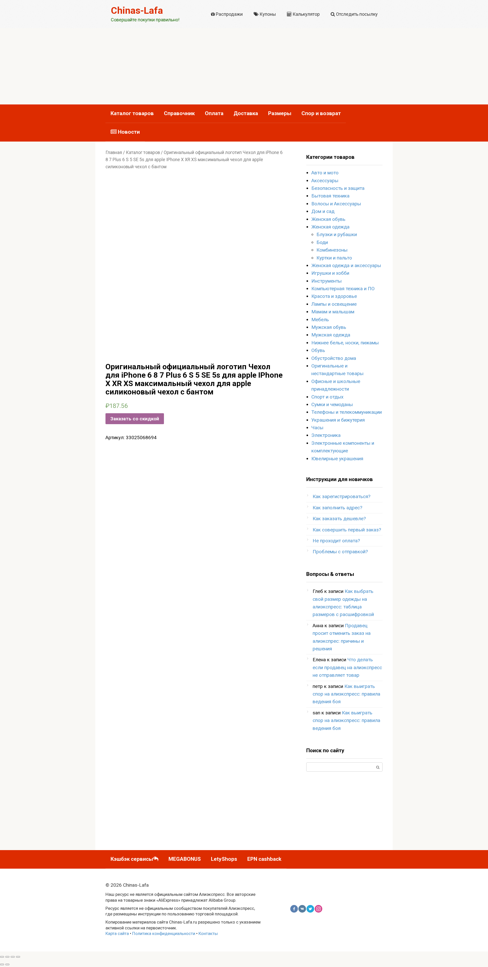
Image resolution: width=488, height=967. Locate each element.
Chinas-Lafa (137, 10)
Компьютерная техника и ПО (343, 288)
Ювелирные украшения (337, 459)
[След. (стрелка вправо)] (7, 964)
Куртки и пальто (334, 258)
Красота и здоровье (334, 296)
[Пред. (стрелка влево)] (2, 964)
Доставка (246, 113)
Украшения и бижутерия (338, 420)
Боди (322, 242)
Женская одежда (330, 227)
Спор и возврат (321, 113)
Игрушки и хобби (330, 273)
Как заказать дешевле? (339, 518)
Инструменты (326, 281)
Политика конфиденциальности (163, 933)
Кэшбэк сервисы (132, 859)
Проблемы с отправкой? (340, 552)
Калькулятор (306, 14)
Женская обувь (328, 219)
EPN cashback (264, 859)
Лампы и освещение (334, 304)
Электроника (326, 435)
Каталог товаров (132, 113)
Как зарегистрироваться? (341, 496)
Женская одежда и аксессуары (346, 265)
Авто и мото (325, 173)
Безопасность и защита (337, 188)
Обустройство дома (333, 358)
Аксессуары (324, 180)
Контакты (208, 933)
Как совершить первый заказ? (347, 530)
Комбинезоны (331, 250)
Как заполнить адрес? (337, 508)
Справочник (179, 113)
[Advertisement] (244, 66)
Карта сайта (117, 933)
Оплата (214, 113)
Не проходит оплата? (336, 541)
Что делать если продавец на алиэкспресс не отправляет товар (347, 667)
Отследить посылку (356, 14)
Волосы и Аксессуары (336, 204)
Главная (113, 152)
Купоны (267, 14)
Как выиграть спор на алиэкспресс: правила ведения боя (346, 694)
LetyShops (224, 859)
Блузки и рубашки (336, 234)
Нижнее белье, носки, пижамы (345, 343)
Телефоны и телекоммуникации (346, 412)
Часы (317, 428)
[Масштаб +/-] (18, 957)
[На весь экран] (13, 957)
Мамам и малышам (332, 312)
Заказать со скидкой (134, 419)
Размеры (279, 113)
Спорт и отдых (327, 397)
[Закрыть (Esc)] (2, 957)
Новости (128, 132)
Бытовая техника (330, 196)
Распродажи (229, 14)
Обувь (318, 350)
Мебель (320, 320)
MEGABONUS (185, 859)
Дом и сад (322, 211)
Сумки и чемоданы (332, 404)
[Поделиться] (7, 957)
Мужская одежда (330, 335)
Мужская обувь (328, 327)
